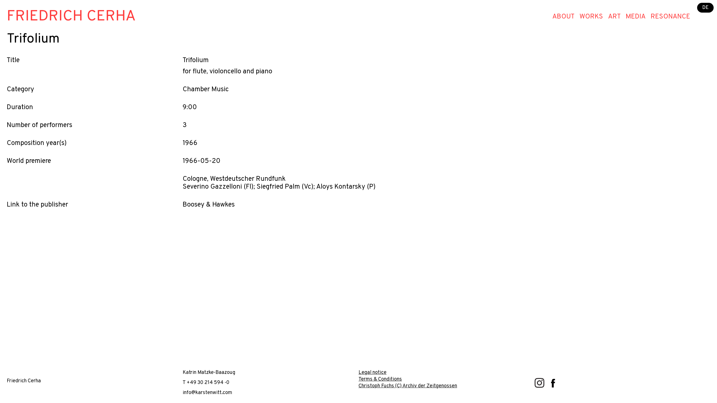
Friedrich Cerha (71, 16)
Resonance (670, 17)
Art (614, 17)
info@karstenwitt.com (207, 393)
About (563, 17)
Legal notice (372, 372)
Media (636, 17)
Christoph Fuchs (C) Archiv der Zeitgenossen (407, 386)
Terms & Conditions (380, 379)
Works (591, 17)
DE (705, 7)
